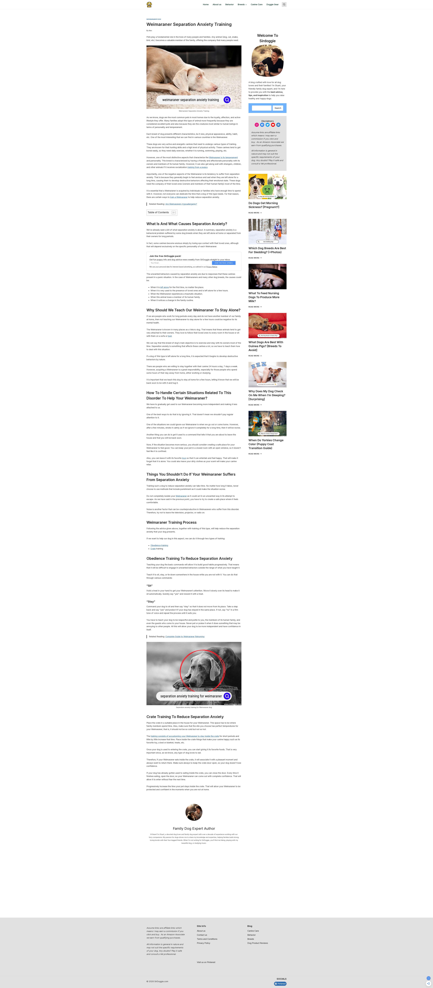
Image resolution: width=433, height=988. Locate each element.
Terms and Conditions (207, 939)
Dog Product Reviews (257, 943)
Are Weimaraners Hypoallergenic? (181, 204)
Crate (153, 548)
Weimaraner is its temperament (223, 157)
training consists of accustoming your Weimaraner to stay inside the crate (185, 736)
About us (217, 4)
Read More (255, 213)
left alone (164, 287)
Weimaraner (181, 496)
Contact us (202, 935)
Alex (150, 30)
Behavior (229, 4)
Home (206, 4)
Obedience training (159, 545)
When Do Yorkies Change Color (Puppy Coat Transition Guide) (266, 444)
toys (184, 458)
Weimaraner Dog (153, 19)
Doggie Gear (273, 4)
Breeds (250, 939)
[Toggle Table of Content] (172, 212)
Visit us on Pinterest (206, 962)
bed (170, 336)
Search (278, 108)
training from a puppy (197, 167)
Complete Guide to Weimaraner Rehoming (184, 636)
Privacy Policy (203, 943)
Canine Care (257, 4)
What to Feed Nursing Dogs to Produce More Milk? (264, 297)
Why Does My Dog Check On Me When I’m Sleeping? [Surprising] (267, 395)
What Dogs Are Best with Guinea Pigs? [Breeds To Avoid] (266, 346)
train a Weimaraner (179, 197)
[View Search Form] (284, 4)
